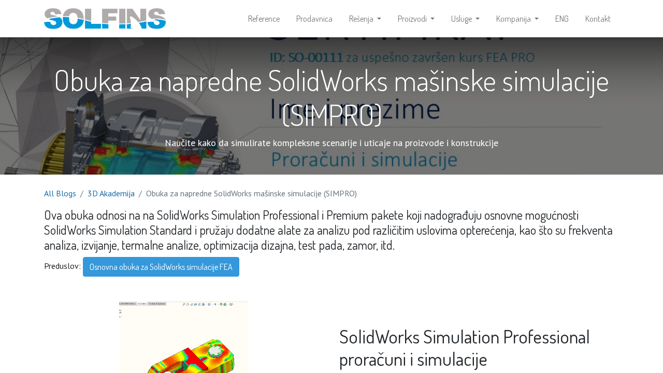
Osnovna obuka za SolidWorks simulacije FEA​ (161, 267)
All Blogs (60, 193)
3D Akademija (111, 193)
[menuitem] (264, 18)
